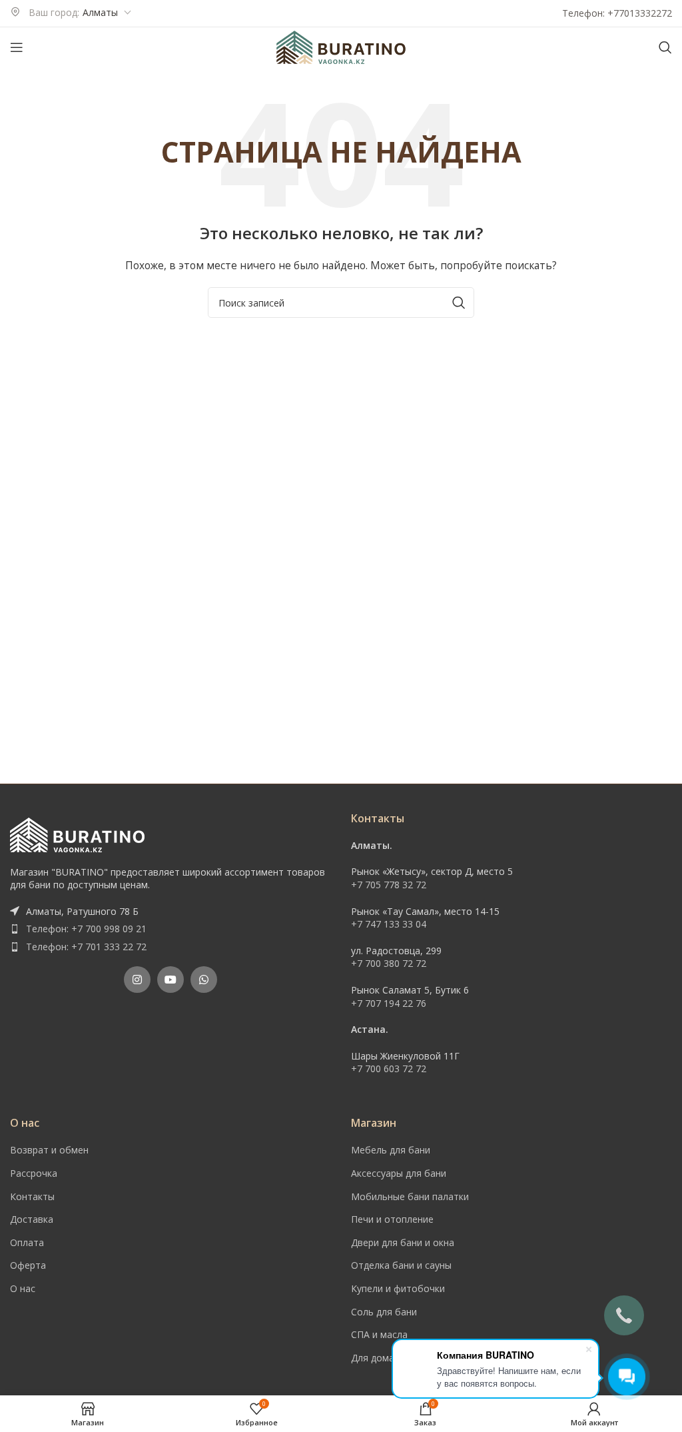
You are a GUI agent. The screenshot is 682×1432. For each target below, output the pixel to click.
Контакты (32, 1196)
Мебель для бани (390, 1149)
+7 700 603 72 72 (388, 1068)
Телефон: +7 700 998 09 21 (86, 928)
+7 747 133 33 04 (388, 924)
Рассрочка (33, 1173)
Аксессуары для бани (398, 1173)
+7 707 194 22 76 (388, 1003)
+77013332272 (639, 13)
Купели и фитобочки (398, 1288)
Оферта (28, 1265)
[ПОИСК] (459, 302)
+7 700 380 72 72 (388, 963)
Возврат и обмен (49, 1149)
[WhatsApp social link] (203, 979)
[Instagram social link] (137, 979)
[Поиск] (665, 47)
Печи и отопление (392, 1219)
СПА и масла (379, 1334)
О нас (22, 1288)
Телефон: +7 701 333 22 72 (86, 946)
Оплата (27, 1242)
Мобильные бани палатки (410, 1196)
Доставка (31, 1219)
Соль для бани (384, 1311)
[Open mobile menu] (16, 47)
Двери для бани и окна (402, 1242)
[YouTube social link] (170, 979)
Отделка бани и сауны (401, 1265)
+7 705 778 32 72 (388, 884)
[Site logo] (341, 46)
